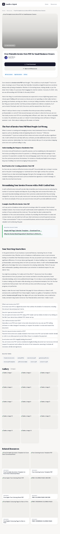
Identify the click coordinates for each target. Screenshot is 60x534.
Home (46, 4)
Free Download (31, 64)
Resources (54, 4)
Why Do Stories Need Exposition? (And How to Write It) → (23, 234)
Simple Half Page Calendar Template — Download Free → (23, 230)
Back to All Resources (31, 68)
